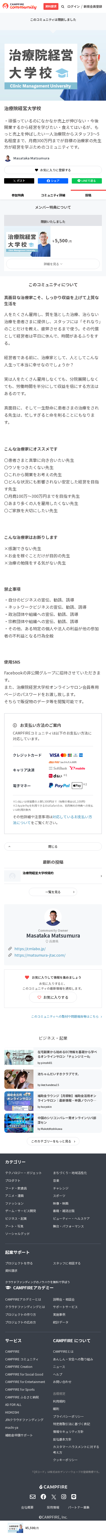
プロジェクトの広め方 (20, 1322)
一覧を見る (53, 892)
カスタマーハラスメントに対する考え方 (76, 1449)
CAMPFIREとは (63, 1351)
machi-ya (11, 1427)
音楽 (56, 1180)
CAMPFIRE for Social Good (24, 1374)
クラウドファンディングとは (25, 1306)
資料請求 (51, 6)
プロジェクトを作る (19, 1263)
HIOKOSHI (12, 1412)
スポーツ (59, 1195)
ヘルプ (57, 1374)
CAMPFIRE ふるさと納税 (22, 1397)
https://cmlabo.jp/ (30, 948)
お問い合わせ (62, 1381)
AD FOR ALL (13, 1404)
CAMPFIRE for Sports (19, 1389)
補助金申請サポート (19, 1435)
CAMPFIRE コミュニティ (22, 1359)
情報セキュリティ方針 (68, 1431)
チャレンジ (60, 1188)
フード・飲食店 (16, 1188)
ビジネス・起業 (16, 1218)
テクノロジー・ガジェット (23, 1172)
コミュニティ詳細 (53, 195)
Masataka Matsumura (31, 158)
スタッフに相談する (67, 1263)
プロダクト (13, 1180)
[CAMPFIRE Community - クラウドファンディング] (20, 6)
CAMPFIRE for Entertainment (25, 1381)
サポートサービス (65, 1306)
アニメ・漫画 (14, 1195)
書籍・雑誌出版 (64, 1210)
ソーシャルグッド (17, 1233)
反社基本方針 (62, 1439)
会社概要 (27, 1507)
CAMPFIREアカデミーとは (23, 1299)
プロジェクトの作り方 (20, 1314)
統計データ (60, 1322)
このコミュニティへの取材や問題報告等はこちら (65, 1016)
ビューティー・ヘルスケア (71, 1218)
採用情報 (53, 1507)
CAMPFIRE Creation (18, 1366)
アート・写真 (14, 1226)
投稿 (88, 195)
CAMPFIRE (12, 1351)
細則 (56, 1408)
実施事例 (59, 1314)
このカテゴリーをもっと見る (51, 1141)
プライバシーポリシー (68, 1416)
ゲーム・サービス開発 (20, 1210)
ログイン (73, 6)
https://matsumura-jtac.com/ (39, 955)
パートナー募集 (79, 1507)
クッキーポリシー (65, 1459)
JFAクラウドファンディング (24, 1419)
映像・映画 (60, 1203)
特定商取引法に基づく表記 (71, 1424)
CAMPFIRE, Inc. (54, 1517)
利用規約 (59, 1401)
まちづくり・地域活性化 (70, 1172)
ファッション (14, 1203)
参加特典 (18, 195)
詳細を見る (51, 264)
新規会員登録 (93, 6)
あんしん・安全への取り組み (73, 1359)
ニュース (59, 1366)
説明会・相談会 (64, 1299)
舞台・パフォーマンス (68, 1226)
